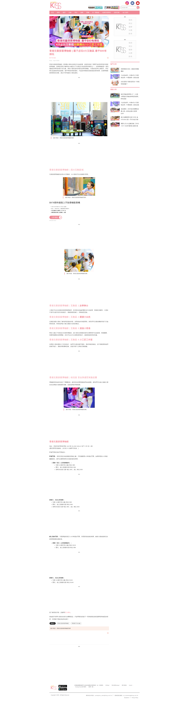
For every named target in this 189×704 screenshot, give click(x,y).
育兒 (76, 12)
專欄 (87, 12)
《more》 (130, 685)
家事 (58, 12)
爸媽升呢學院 (106, 12)
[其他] (108, 58)
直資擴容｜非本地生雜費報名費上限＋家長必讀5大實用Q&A (130, 111)
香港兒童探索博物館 (63, 623)
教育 (64, 12)
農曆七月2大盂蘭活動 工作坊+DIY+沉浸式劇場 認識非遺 (130, 125)
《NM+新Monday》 (115, 685)
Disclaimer (126, 697)
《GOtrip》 (107, 685)
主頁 (52, 12)
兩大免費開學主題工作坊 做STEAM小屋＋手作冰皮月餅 (129, 118)
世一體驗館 (95, 12)
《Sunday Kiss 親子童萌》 (80, 686)
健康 (81, 12)
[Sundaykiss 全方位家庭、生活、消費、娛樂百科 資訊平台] (62, 5)
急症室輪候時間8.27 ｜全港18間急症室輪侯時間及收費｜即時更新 (130, 96)
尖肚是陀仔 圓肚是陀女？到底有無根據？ (130, 83)
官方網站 (67, 612)
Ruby (50, 60)
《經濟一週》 (91, 686)
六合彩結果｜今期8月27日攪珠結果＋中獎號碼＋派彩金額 (130, 76)
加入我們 (125, 12)
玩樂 (70, 12)
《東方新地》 (124, 685)
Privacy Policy (135, 697)
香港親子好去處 (76, 623)
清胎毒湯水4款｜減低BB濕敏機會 (130, 70)
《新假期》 (101, 685)
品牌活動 (117, 12)
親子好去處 (52, 57)
